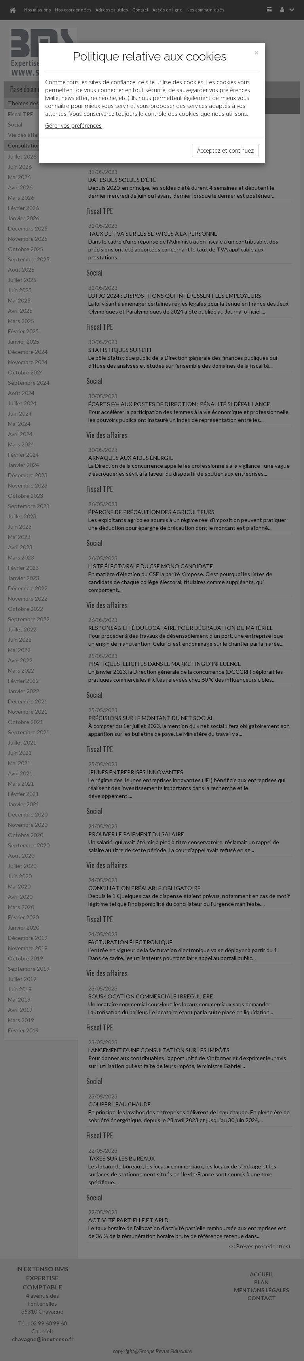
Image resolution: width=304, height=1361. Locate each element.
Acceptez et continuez (225, 150)
